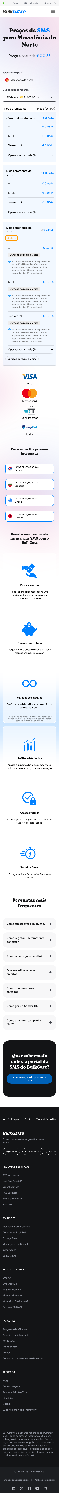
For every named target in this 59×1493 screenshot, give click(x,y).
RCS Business (10, 1192)
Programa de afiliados (15, 1329)
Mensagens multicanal (15, 1244)
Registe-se (11, 1151)
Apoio (16, 3)
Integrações (9, 1250)
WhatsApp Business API (16, 1301)
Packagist (8, 1397)
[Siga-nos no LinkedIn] (14, 1488)
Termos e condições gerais (16, 1480)
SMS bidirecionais (12, 1198)
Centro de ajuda (11, 1386)
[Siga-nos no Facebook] (29, 1488)
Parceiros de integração (16, 1335)
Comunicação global (14, 1232)
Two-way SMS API (12, 1307)
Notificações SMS (12, 1181)
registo (11, 237)
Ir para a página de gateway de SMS (29, 1079)
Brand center (10, 1346)
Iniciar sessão (50, 3)
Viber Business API (13, 1295)
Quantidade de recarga (16, 89)
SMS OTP (8, 1204)
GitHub (7, 1403)
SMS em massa (11, 1175)
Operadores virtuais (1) (22, 155)
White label (9, 1340)
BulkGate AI (9, 1255)
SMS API (7, 1277)
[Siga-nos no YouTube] (37, 1488)
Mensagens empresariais (16, 1226)
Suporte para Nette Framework (20, 1409)
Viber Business (11, 1186)
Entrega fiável (10, 1238)
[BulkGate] (14, 11)
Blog (5, 1380)
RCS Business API (12, 1289)
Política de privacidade (45, 1480)
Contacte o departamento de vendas (23, 1358)
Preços (6, 1352)
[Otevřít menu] (53, 11)
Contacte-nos (33, 1151)
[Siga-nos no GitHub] (45, 1488)
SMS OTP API (10, 1283)
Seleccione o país (12, 72)
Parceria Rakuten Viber (15, 1392)
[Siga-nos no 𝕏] (22, 1488)
